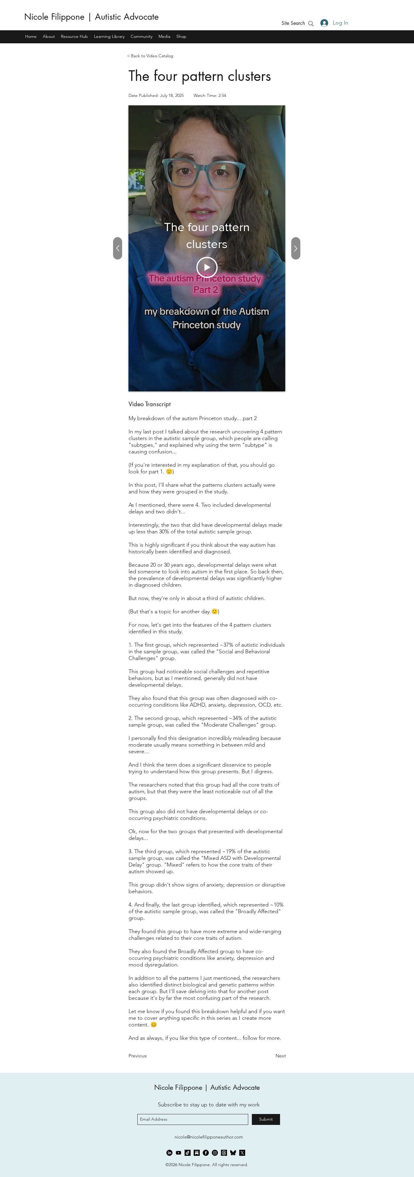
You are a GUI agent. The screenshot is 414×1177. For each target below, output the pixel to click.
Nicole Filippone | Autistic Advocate (91, 16)
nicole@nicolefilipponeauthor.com (209, 1137)
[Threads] (224, 1153)
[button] (293, 23)
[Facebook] (206, 1153)
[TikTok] (188, 1153)
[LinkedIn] (169, 1153)
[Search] (311, 23)
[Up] (295, 248)
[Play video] (207, 267)
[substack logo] (197, 1153)
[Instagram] (215, 1153)
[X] (242, 1153)
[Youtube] (178, 1153)
